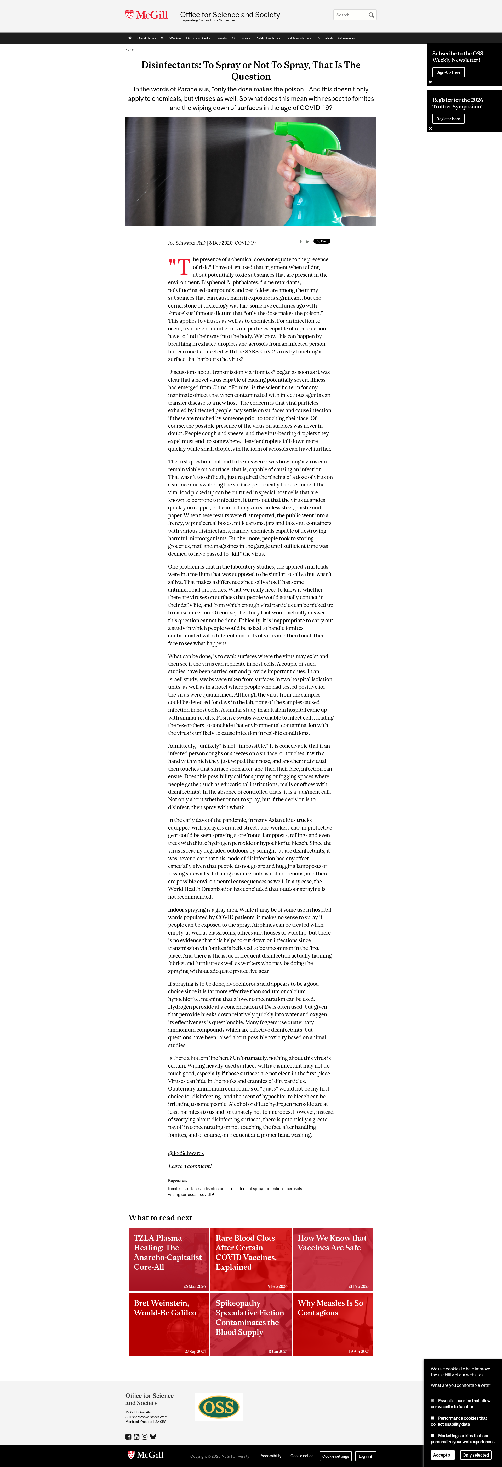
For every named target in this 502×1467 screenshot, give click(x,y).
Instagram (145, 1436)
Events (221, 38)
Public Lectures (267, 38)
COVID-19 (245, 243)
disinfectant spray (247, 1188)
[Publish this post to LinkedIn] (307, 241)
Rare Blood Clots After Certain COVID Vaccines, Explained (252, 1260)
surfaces (193, 1188)
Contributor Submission (336, 38)
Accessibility (271, 1455)
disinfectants (215, 1188)
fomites (174, 1188)
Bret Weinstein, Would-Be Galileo (170, 1325)
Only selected (476, 1455)
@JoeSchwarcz (186, 1153)
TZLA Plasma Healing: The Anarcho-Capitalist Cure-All (170, 1260)
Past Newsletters (298, 38)
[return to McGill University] (145, 1456)
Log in (364, 1456)
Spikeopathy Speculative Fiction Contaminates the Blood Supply (252, 1325)
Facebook (129, 1436)
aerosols (294, 1188)
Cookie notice (301, 1455)
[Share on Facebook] (301, 241)
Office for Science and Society (230, 15)
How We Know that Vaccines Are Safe (334, 1260)
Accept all (443, 1455)
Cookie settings (335, 1456)
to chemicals (260, 321)
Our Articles (146, 38)
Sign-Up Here (448, 72)
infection (275, 1188)
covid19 (207, 1194)
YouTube (137, 1436)
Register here (448, 119)
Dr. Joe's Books (198, 38)
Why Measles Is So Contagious (334, 1325)
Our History (241, 38)
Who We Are (171, 38)
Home (130, 38)
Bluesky (153, 1436)
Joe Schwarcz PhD (187, 243)
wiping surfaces (182, 1194)
